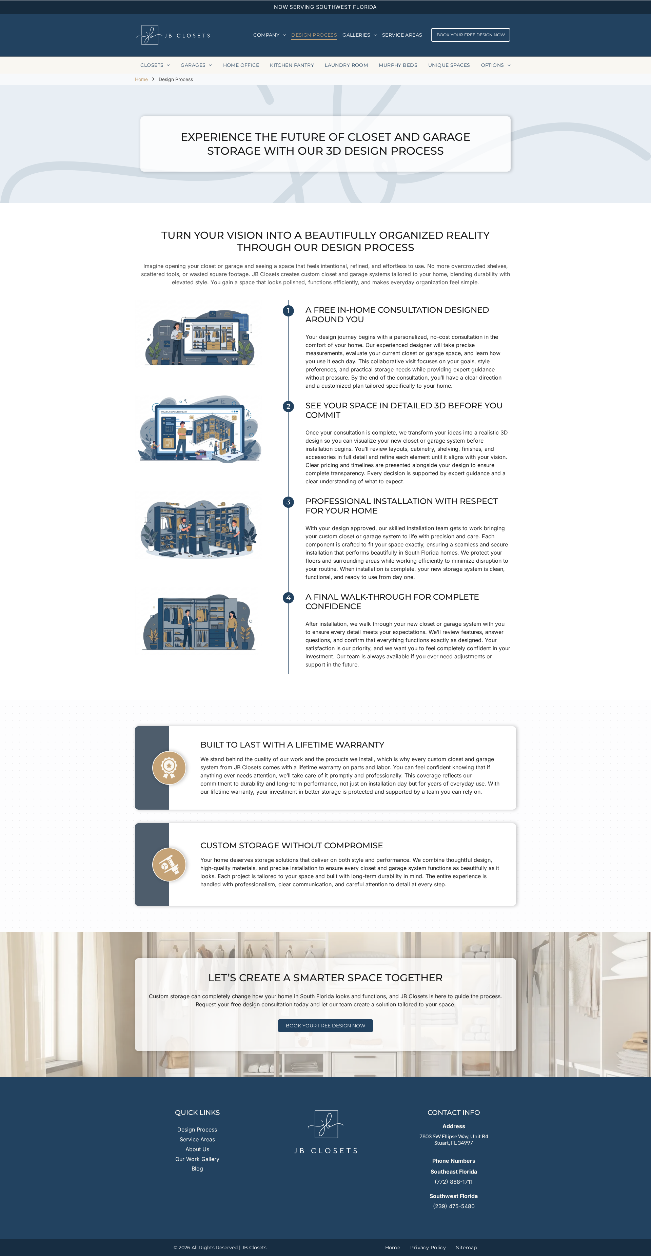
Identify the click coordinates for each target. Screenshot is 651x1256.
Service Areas (197, 1139)
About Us (197, 1149)
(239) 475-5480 (454, 1206)
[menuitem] (270, 35)
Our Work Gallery (197, 1159)
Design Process (197, 1129)
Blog (197, 1168)
